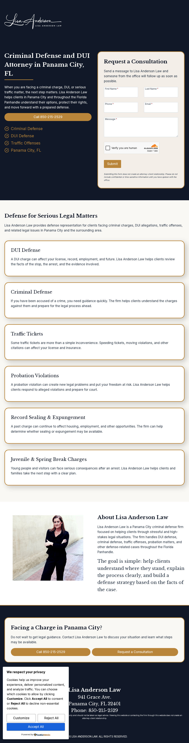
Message (111, 119)
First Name (111, 88)
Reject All (51, 718)
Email (148, 104)
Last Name (151, 88)
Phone (109, 104)
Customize (21, 718)
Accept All (36, 727)
